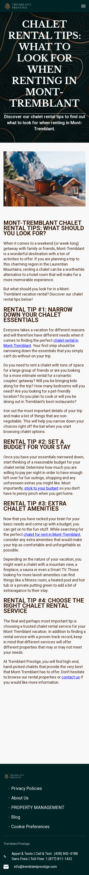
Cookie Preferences (30, 826)
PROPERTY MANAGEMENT (37, 807)
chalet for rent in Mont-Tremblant (52, 534)
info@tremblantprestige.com (35, 867)
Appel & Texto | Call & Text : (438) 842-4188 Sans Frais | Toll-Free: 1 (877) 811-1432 (45, 856)
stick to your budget (41, 488)
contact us (71, 677)
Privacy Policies (26, 788)
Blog (15, 817)
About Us (20, 798)
